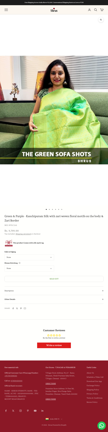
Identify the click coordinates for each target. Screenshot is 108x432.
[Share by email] (25, 308)
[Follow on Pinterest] (27, 410)
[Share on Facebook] (13, 308)
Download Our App (94, 381)
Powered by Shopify (59, 425)
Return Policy (92, 402)
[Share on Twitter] (17, 308)
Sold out (54, 279)
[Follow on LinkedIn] (42, 410)
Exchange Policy (93, 386)
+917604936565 (10, 376)
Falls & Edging (10, 252)
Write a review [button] (54, 345)
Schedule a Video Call (95, 377)
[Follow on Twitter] (13, 410)
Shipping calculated (23, 234)
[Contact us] (101, 426)
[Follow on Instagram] (20, 410)
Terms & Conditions (94, 398)
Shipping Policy (93, 390)
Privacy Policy (92, 394)
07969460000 (16, 381)
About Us (90, 373)
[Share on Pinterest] (21, 308)
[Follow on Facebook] (5, 410)
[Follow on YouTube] (35, 410)
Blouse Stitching (11, 263)
